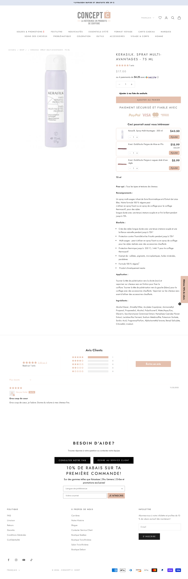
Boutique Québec (79, 534)
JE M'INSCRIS (116, 495)
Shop (22, 50)
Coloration (84, 36)
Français (146, 18)
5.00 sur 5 (42, 362)
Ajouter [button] (174, 137)
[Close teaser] (179, 303)
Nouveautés (75, 31)
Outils (100, 36)
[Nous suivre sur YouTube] (23, 559)
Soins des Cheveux (36, 36)
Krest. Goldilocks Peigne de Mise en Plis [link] (145, 144)
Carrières (75, 515)
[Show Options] (122, 488)
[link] (122, 134)
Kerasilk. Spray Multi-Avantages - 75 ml (50, 50)
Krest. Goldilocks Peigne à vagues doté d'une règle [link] (148, 161)
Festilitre (57, 31)
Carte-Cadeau (147, 31)
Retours (10, 525)
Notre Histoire (77, 520)
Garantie (11, 530)
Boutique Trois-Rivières (81, 539)
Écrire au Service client (113, 460)
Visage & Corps (140, 36)
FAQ (9, 515)
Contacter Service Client (81, 530)
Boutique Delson (78, 549)
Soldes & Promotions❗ (31, 31)
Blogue (74, 525)
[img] (15, 387)
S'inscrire (149, 536)
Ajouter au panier (148, 99)
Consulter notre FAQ (72, 460)
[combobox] (93, 488)
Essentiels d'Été (99, 31)
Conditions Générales (16, 534)
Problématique (62, 36)
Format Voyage (123, 31)
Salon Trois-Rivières (79, 544)
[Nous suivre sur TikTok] (31, 559)
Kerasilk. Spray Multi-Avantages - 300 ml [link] (145, 130)
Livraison (11, 520)
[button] (122, 65)
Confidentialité (13, 539)
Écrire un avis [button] (153, 364)
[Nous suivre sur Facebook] (8, 559)
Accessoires (117, 36)
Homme (159, 36)
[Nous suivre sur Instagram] (16, 559)
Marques (166, 31)
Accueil (12, 50)
